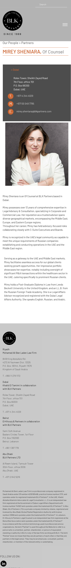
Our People (10, 43)
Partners (27, 43)
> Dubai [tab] (15, 69)
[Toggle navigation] (65, 24)
